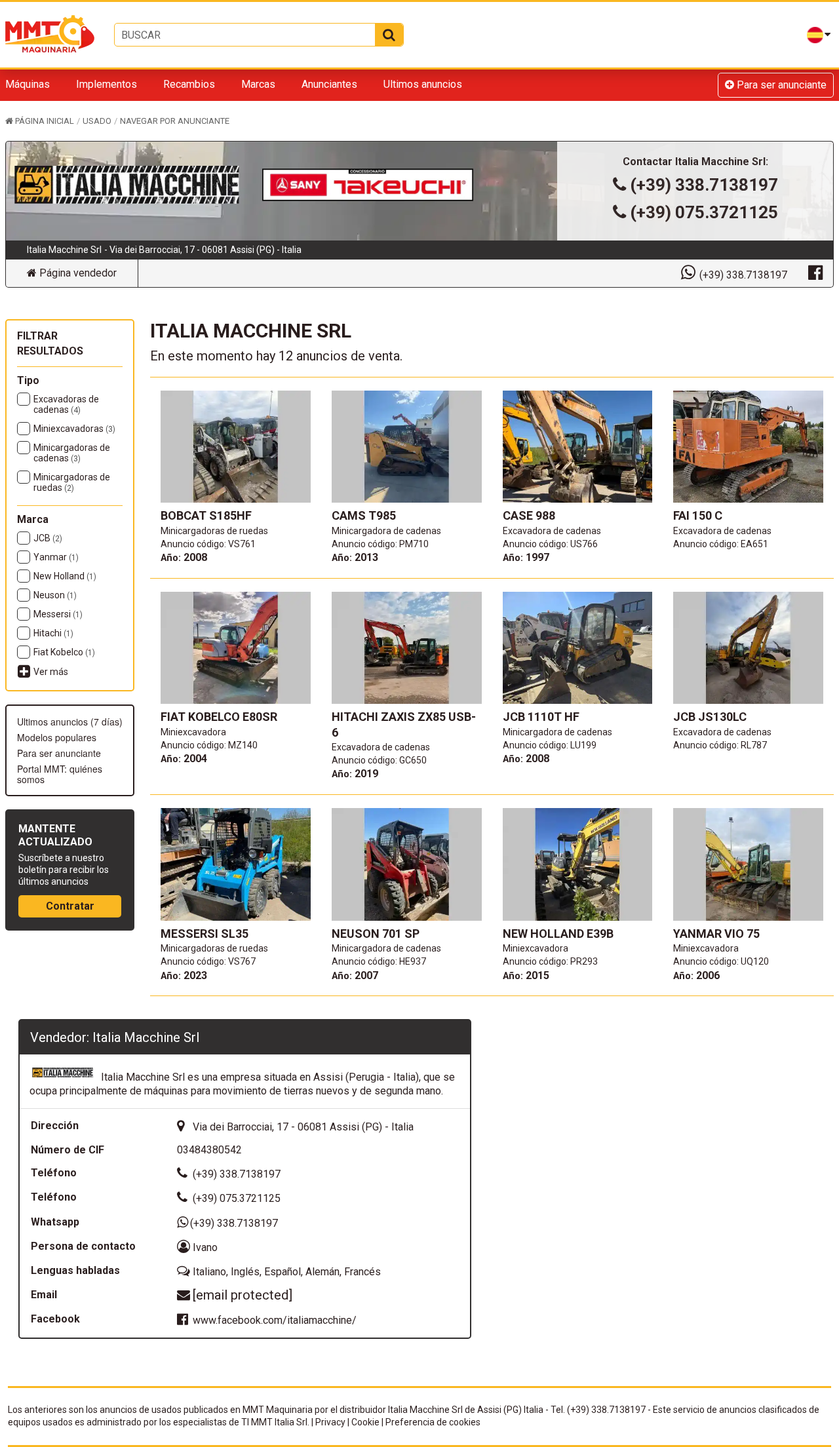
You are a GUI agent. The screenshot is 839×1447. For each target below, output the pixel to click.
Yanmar (56, 557)
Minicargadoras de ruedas (71, 482)
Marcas (258, 84)
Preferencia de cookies (432, 1422)
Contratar (70, 906)
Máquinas (27, 84)
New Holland (64, 576)
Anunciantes (329, 84)
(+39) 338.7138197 (704, 185)
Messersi (58, 614)
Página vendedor (77, 273)
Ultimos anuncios (422, 84)
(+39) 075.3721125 (704, 212)
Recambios (189, 84)
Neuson (55, 595)
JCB (47, 538)
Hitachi (53, 633)
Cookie (365, 1422)
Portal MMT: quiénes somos (59, 774)
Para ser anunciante (780, 85)
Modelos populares (56, 737)
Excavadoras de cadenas (66, 404)
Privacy (330, 1422)
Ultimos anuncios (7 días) (70, 721)
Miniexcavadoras (74, 428)
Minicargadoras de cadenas (71, 452)
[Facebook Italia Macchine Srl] (815, 272)
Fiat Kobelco (64, 652)
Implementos (106, 84)
